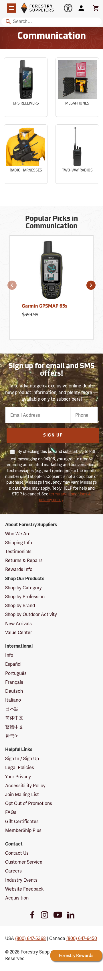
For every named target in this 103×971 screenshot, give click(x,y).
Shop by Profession (25, 597)
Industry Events (21, 880)
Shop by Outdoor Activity (31, 614)
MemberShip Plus (23, 830)
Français (14, 682)
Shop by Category (23, 588)
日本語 (12, 709)
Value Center (18, 633)
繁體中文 (14, 727)
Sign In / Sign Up (22, 759)
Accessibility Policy (25, 786)
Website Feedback (24, 889)
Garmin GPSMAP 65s (44, 306)
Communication (51, 36)
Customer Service (23, 862)
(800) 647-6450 (81, 938)
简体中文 (14, 718)
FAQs (10, 812)
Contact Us (17, 853)
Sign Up (53, 435)
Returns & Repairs (24, 560)
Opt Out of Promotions (28, 803)
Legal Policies (19, 768)
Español (13, 664)
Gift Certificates (22, 822)
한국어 (12, 736)
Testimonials (18, 552)
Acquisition (17, 898)
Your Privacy (18, 777)
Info (9, 655)
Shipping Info (18, 543)
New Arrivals (18, 624)
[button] (12, 285)
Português (16, 673)
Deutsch (14, 691)
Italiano (13, 700)
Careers (13, 871)
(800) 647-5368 (30, 938)
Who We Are (18, 534)
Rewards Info (18, 569)
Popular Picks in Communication (51, 223)
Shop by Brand (20, 606)
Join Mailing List (22, 795)
